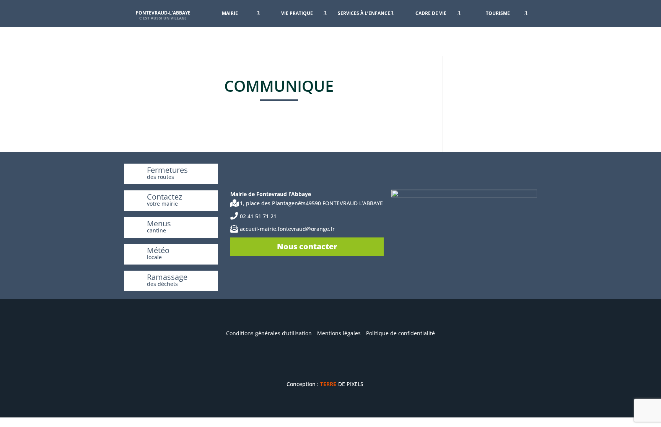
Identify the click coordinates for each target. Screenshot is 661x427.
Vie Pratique (297, 13)
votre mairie (162, 203)
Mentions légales (339, 333)
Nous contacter (307, 246)
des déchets (162, 283)
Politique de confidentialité (400, 333)
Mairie (230, 13)
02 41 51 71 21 (258, 216)
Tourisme (498, 13)
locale (154, 257)
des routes (160, 176)
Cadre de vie (430, 13)
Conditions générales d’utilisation (269, 333)
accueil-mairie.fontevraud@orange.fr (287, 229)
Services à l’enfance (364, 13)
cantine (156, 230)
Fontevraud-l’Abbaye (163, 13)
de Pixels (341, 384)
